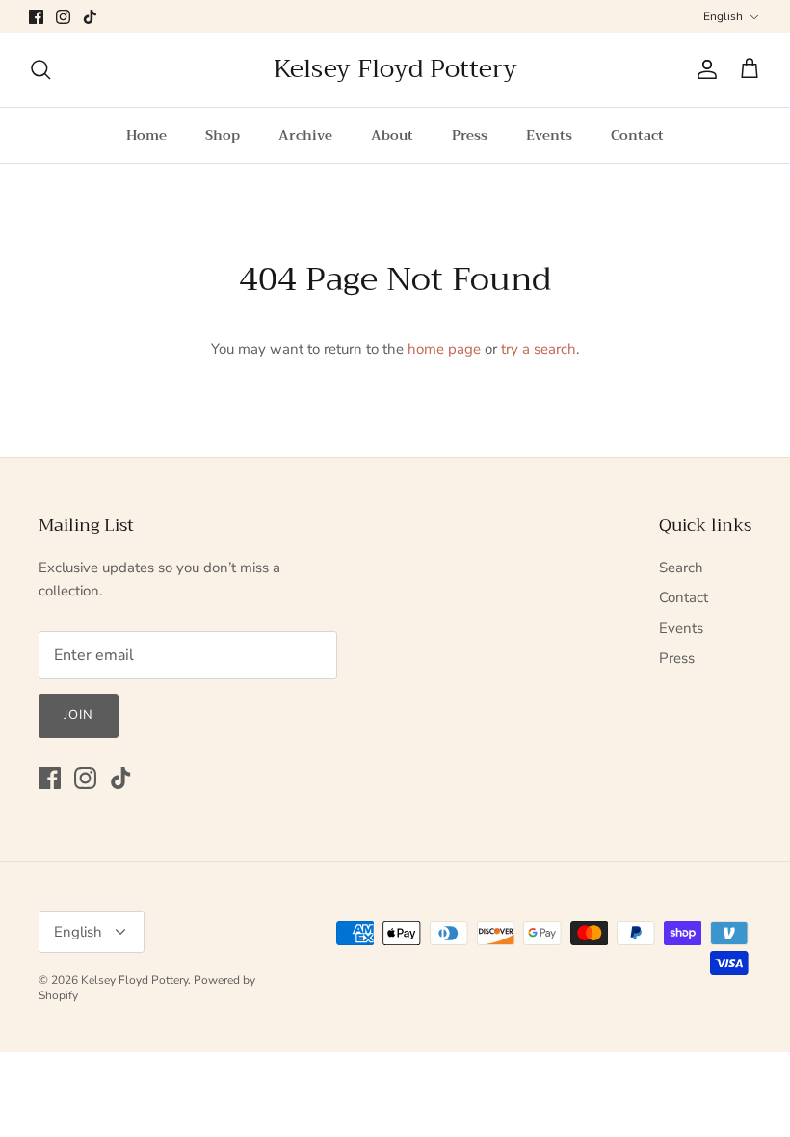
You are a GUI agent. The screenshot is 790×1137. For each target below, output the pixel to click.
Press (469, 134)
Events (549, 134)
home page (444, 348)
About (392, 134)
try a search (538, 348)
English (723, 16)
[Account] (703, 69)
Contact (637, 134)
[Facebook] (36, 17)
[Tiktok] (90, 17)
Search (681, 567)
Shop (222, 134)
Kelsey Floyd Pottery (134, 980)
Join (78, 715)
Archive (305, 134)
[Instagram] (63, 17)
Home (146, 134)
